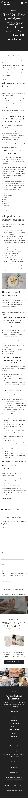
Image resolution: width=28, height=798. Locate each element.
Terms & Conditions (10, 777)
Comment (4, 527)
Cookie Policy (10, 778)
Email (3, 558)
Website (3, 565)
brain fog (8, 261)
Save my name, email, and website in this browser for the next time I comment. (14, 574)
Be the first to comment (10, 509)
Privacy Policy (19, 777)
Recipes (14, 10)
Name (3, 552)
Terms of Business (18, 778)
